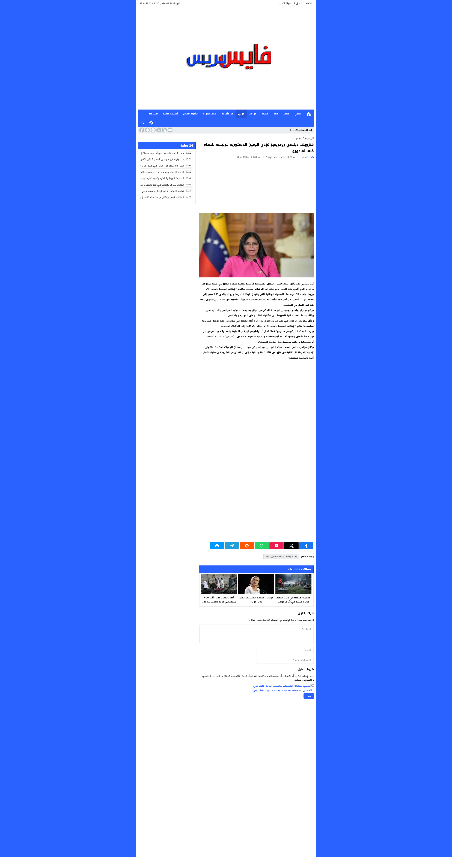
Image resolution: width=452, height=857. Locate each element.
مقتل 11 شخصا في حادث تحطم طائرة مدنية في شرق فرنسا (293, 599)
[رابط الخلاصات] (164, 130)
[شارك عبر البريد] (276, 546)
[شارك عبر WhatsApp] (261, 546)
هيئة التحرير (285, 3)
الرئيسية (308, 113)
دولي (241, 113)
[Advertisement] (256, 185)
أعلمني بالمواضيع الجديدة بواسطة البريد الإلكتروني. (281, 690)
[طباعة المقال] (217, 546)
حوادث (252, 113)
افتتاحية (153, 113)
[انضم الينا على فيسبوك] (141, 130)
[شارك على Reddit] (246, 546)
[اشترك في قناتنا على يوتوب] (170, 130)
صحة (275, 113)
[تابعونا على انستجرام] (153, 130)
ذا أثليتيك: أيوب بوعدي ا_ (281, 130)
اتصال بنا (297, 3)
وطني (298, 113)
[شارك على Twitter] (291, 546)
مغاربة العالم (190, 113)
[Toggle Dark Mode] (151, 122)
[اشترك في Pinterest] (147, 130)
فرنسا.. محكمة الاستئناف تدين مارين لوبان (256, 599)
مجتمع (264, 113)
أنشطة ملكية (170, 113)
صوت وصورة (209, 113)
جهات (286, 113)
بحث (142, 122)
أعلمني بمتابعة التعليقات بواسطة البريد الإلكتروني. (282, 686)
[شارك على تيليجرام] (232, 546)
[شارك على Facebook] (306, 546)
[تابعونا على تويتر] (158, 130)
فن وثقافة (227, 113)
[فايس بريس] (226, 58)
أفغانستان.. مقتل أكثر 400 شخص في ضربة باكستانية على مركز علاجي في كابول (219, 601)
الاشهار (308, 3)
